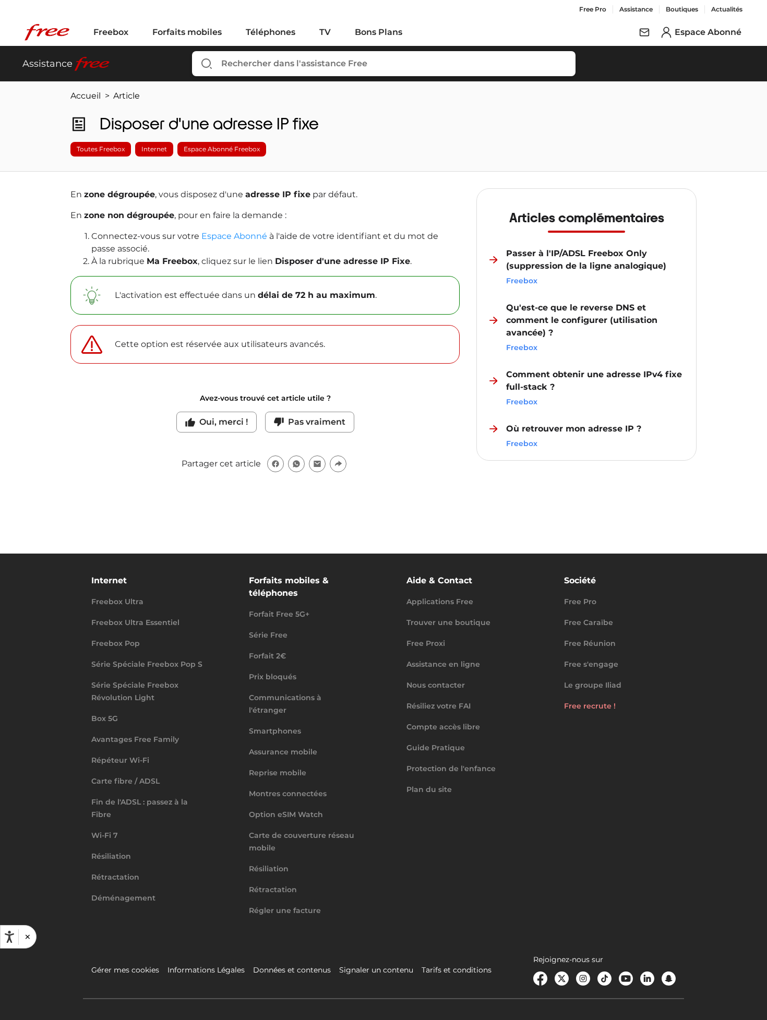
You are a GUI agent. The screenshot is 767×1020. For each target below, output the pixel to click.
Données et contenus (292, 970)
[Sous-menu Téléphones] (302, 32)
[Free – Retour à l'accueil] (46, 32)
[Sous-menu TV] (338, 32)
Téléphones (270, 32)
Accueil (85, 96)
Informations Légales (206, 970)
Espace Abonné (234, 236)
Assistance (636, 9)
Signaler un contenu (376, 970)
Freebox (110, 32)
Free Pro (592, 9)
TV (325, 32)
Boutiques (682, 9)
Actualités (726, 9)
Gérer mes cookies (125, 970)
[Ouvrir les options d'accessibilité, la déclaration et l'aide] (9, 937)
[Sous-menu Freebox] (135, 32)
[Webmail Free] (644, 32)
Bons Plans (378, 32)
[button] (27, 937)
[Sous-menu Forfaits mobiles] (229, 32)
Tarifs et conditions (457, 970)
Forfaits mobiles (187, 32)
